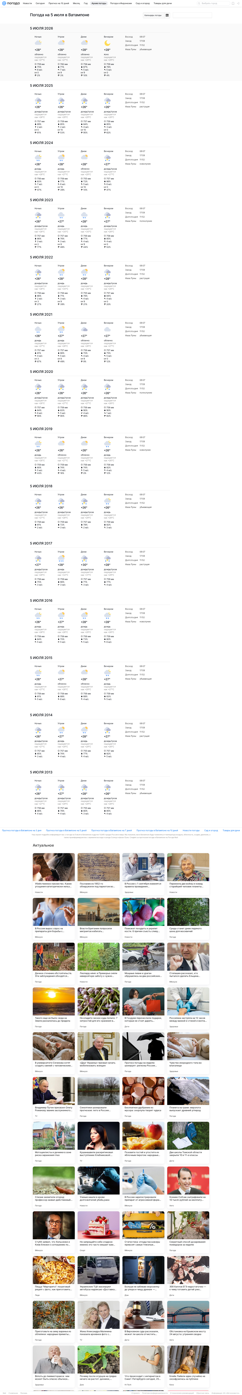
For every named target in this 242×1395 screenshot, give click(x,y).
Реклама (23, 1393)
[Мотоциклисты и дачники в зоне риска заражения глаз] (54, 1143)
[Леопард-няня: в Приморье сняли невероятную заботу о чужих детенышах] (99, 964)
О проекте (136, 1393)
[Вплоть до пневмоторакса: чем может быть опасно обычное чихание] (54, 1367)
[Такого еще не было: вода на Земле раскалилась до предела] (54, 1008)
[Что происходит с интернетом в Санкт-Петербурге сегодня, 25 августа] (143, 1367)
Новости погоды (191, 830)
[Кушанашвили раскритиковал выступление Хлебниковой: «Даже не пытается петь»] (99, 1143)
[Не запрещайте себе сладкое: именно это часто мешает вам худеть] (99, 1232)
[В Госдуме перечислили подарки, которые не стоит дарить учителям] (143, 1008)
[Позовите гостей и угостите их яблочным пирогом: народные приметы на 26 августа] (143, 1143)
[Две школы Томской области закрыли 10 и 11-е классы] (188, 1143)
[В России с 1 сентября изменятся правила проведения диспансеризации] (143, 874)
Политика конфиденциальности (155, 1393)
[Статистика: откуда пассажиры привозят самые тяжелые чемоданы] (143, 1232)
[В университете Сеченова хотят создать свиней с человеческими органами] (54, 1053)
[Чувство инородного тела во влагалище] (188, 1053)
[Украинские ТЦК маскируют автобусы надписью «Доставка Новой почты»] (99, 1277)
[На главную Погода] (13, 3)
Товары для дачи (231, 830)
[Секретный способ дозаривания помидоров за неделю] (188, 1232)
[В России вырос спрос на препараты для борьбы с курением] (54, 919)
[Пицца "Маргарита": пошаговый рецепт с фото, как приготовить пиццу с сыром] (54, 1277)
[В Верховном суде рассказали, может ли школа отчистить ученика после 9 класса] (143, 1322)
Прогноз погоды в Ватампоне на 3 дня (21, 830)
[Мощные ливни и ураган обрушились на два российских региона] (143, 964)
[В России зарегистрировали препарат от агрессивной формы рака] (143, 1188)
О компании (13, 1393)
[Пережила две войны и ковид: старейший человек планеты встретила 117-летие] (188, 874)
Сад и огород (211, 830)
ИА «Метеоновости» (231, 1393)
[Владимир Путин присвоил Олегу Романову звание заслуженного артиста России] (54, 1098)
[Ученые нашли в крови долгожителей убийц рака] (99, 1188)
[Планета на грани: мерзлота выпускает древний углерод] (188, 1098)
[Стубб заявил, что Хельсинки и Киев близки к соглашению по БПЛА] (54, 1232)
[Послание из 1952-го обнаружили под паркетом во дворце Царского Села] (99, 874)
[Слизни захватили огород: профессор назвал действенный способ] (54, 1188)
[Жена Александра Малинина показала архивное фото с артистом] (99, 1322)
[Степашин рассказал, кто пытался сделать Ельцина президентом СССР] (188, 964)
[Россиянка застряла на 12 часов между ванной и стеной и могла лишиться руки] (188, 1008)
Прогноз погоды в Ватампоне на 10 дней (157, 830)
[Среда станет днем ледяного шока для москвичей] (188, 919)
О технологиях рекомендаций (182, 1393)
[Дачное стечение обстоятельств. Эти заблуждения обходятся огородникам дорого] (54, 964)
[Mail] (4, 3)
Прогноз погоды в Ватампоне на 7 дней (111, 830)
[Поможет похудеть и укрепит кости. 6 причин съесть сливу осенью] (143, 919)
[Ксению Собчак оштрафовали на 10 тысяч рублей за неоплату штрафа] (188, 1188)
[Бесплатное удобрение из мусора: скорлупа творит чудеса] (143, 1098)
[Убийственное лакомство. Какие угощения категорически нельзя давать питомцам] (54, 874)
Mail (4, 1393)
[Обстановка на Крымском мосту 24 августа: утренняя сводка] (188, 1322)
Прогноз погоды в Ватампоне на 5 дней (66, 830)
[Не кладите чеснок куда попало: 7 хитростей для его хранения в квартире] (99, 1008)
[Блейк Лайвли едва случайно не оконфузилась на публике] (188, 1367)
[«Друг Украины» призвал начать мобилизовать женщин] (99, 1053)
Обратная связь (202, 1393)
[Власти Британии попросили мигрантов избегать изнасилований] (99, 919)
